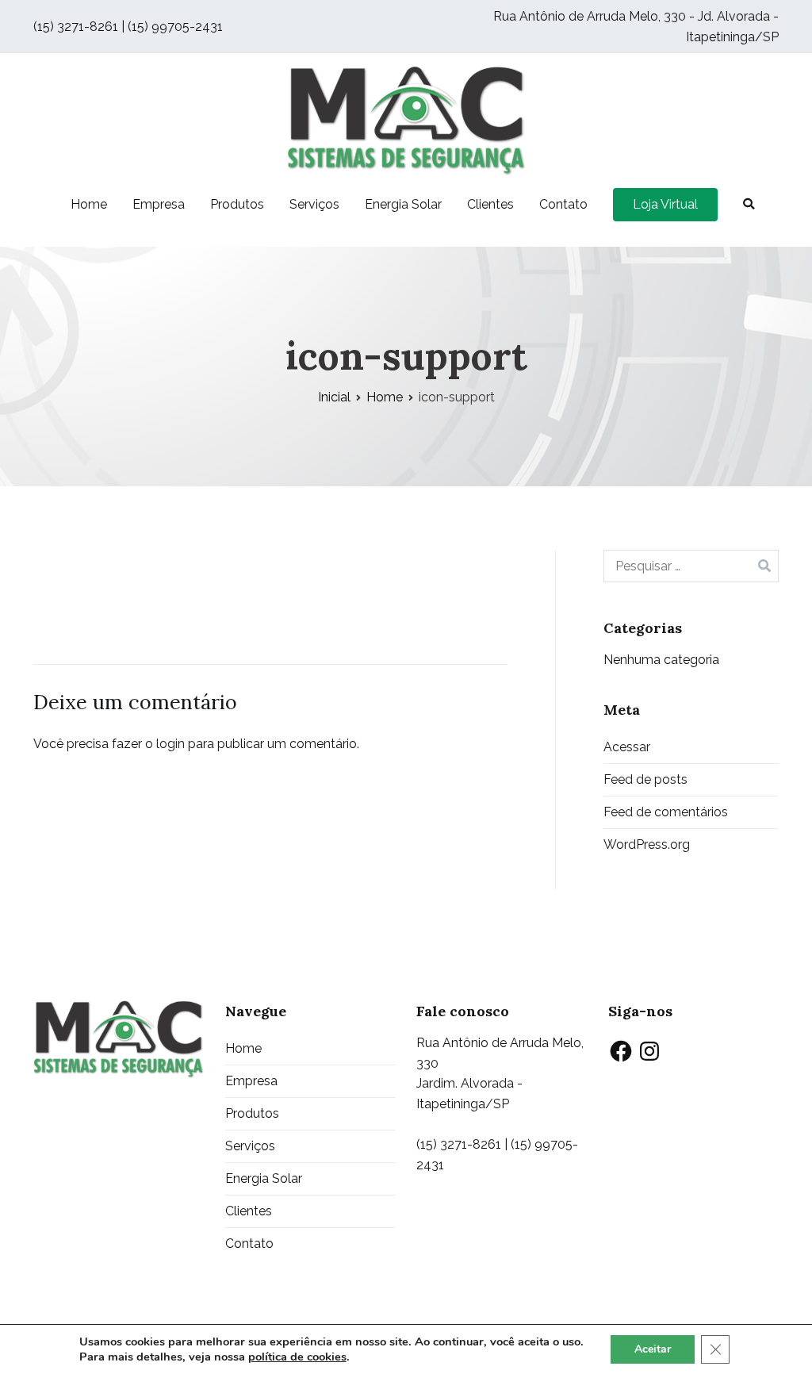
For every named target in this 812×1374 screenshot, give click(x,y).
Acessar (626, 746)
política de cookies (297, 1356)
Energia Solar (403, 204)
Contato (563, 204)
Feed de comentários (665, 811)
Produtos (237, 204)
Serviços (314, 204)
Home (89, 204)
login (170, 743)
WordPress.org (646, 844)
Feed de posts (645, 779)
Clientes (490, 204)
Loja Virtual (665, 204)
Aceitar (652, 1349)
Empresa (158, 204)
